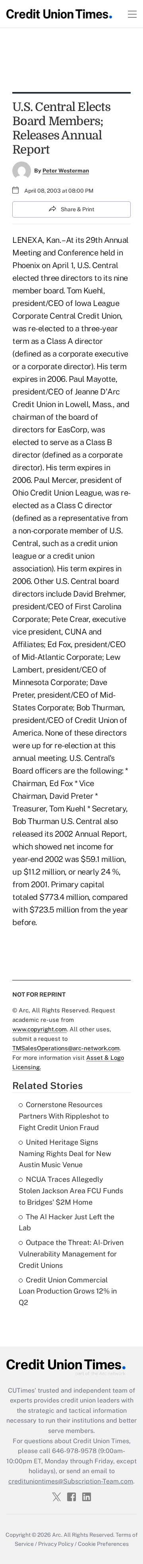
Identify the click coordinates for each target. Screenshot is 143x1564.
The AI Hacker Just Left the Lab (66, 1222)
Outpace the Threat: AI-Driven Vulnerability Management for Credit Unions (71, 1253)
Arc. (57, 1535)
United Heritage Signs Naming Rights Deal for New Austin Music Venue (65, 1153)
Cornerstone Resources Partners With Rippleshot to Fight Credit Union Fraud (64, 1116)
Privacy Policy (55, 1544)
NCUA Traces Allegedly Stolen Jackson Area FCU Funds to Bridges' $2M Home (71, 1190)
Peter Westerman (66, 170)
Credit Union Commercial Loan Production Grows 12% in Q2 (68, 1291)
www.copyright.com (39, 1029)
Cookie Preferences (103, 1544)
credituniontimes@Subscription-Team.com (70, 1481)
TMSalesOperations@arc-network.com (66, 1048)
